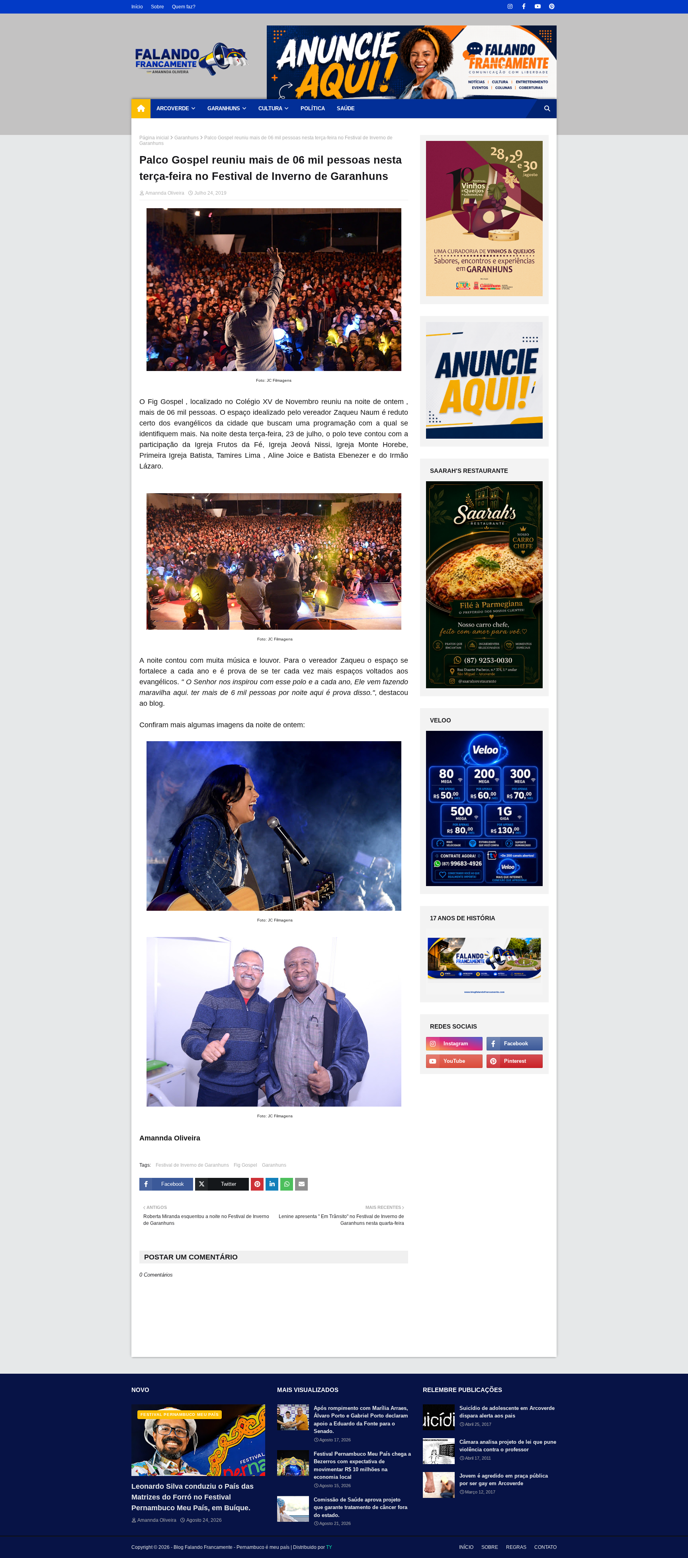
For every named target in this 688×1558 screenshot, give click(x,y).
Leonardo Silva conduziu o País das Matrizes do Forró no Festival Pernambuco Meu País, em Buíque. (192, 1497)
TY (329, 1547)
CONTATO (545, 1547)
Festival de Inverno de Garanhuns (192, 1165)
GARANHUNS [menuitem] (223, 108)
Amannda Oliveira (164, 193)
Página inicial (154, 138)
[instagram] (510, 7)
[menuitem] (140, 108)
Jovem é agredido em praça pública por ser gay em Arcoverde (503, 1480)
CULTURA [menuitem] (270, 108)
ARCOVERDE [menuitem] (172, 108)
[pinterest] (552, 7)
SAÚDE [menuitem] (346, 108)
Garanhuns (186, 138)
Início (137, 7)
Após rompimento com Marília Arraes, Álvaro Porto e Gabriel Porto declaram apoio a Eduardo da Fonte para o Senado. (361, 1420)
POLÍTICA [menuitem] (313, 108)
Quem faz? (183, 7)
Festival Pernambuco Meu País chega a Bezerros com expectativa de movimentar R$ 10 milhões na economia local (362, 1465)
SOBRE (489, 1547)
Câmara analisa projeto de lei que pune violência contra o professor (507, 1446)
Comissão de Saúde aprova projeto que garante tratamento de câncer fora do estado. (360, 1507)
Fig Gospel (245, 1165)
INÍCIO (466, 1547)
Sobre (157, 7)
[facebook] (524, 7)
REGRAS (516, 1547)
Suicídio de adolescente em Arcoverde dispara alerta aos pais (507, 1412)
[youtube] (538, 7)
